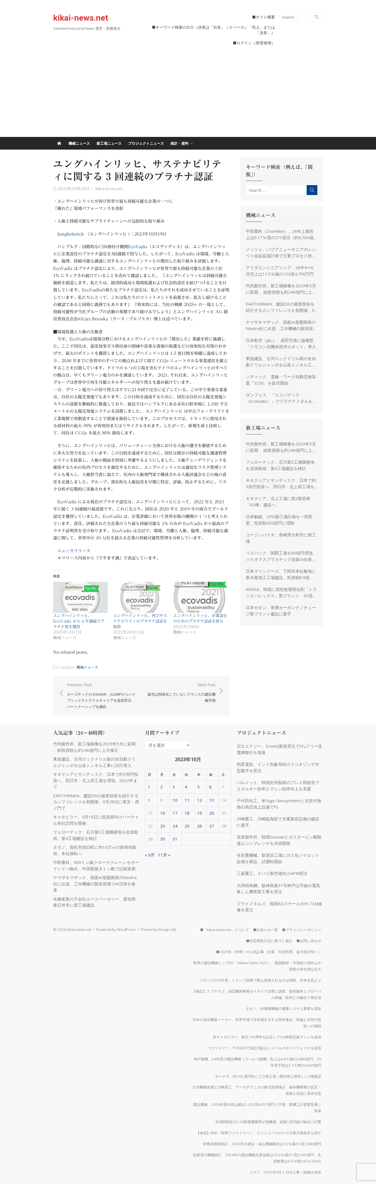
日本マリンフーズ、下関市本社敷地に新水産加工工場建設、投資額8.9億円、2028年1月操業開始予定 (281, 574)
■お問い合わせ (308, 940)
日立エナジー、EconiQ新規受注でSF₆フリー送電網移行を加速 (279, 749)
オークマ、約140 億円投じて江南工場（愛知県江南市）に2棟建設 (268, 1076)
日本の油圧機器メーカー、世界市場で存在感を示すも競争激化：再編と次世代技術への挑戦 (256, 1022)
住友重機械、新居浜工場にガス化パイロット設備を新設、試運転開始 (278, 858)
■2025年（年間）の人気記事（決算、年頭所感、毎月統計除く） (268, 951)
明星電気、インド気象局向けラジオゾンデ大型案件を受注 (278, 767)
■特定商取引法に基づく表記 (269, 940)
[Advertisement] (188, 95)
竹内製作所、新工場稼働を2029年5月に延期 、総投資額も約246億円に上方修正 (281, 289)
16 (162, 813)
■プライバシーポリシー (301, 929)
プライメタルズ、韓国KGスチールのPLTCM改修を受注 (279, 907)
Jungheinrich (70, 234)
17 (175, 813)
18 (187, 813)
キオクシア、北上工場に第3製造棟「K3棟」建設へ (278, 501)
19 (199, 813)
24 (175, 826)
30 (162, 839)
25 (187, 826)
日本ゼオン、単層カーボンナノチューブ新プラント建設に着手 (281, 611)
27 (211, 826)
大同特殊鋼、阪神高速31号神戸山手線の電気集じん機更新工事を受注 (278, 888)
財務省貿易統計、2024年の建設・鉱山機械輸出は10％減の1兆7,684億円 (262, 1143)
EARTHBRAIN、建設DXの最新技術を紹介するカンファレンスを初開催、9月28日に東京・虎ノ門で (280, 307)
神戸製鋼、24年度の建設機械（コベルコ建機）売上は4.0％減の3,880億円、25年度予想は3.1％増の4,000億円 (257, 1062)
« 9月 (150, 855)
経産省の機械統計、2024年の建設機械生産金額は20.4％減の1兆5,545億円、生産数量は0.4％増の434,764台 (257, 1158)
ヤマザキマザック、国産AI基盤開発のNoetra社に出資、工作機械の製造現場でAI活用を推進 (281, 325)
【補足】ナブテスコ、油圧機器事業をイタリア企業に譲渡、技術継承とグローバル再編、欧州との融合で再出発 (256, 994)
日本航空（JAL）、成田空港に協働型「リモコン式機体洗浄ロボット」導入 (281, 343)
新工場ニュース (109, 143)
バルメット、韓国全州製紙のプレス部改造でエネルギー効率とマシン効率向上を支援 (278, 785)
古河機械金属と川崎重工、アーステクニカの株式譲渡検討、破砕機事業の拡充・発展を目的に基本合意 (256, 1090)
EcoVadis (137, 247)
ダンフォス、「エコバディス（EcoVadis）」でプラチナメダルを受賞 (281, 398)
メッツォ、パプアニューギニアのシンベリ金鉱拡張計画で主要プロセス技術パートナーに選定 (281, 253)
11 (187, 800)
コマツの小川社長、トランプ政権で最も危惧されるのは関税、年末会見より (260, 980)
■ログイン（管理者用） (254, 42)
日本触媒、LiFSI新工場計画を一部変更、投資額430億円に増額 (279, 520)
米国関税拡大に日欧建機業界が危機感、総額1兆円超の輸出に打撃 (268, 1121)
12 (199, 800)
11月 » (164, 855)
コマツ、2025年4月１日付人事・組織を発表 (285, 1172)
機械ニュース (79, 143)
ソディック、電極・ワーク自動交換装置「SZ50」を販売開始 (281, 380)
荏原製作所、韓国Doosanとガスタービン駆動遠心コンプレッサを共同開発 (279, 840)
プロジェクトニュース (146, 143)
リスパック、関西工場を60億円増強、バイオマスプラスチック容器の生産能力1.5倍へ (281, 556)
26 (199, 826)
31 (175, 839)
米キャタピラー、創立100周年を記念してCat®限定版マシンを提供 (267, 1036)
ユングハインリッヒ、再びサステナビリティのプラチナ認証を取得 (140, 621)
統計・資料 (180, 143)
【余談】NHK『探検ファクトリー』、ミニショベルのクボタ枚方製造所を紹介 (258, 1132)
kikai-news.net (80, 18)
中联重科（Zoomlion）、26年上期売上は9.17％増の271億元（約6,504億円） (280, 234)
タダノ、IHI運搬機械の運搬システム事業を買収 (283, 1008)
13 (211, 800)
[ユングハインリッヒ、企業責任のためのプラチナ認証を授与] (200, 597)
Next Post (182, 692)
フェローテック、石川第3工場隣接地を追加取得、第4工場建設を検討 (280, 465)
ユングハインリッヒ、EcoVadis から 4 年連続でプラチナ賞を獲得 (78, 621)
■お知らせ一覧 (265, 929)
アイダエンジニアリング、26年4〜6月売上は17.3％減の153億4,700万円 (280, 271)
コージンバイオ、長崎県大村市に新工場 (281, 538)
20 (211, 813)
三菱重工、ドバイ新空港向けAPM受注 (272, 873)
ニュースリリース (73, 551)
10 (175, 800)
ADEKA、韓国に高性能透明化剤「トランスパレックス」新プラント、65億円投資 (281, 592)
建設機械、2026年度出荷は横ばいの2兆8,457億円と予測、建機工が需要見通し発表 (257, 1107)
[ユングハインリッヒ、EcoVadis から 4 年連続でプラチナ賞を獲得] (80, 597)
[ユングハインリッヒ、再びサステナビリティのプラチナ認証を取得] (140, 597)
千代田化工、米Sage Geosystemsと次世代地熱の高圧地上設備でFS (279, 804)
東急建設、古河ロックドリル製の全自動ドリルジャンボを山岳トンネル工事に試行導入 (281, 362)
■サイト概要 (263, 17)
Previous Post (101, 695)
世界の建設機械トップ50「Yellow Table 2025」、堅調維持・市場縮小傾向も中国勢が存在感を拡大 (257, 966)
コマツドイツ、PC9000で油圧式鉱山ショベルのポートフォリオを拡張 (264, 1047)
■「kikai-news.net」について (224, 929)
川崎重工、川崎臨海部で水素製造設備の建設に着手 (278, 822)
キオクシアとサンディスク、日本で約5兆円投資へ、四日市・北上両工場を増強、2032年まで (281, 483)
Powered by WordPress (116, 929)
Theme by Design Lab (158, 929)
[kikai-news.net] (59, 143)
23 (162, 826)
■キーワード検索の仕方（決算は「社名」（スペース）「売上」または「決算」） (213, 30)
